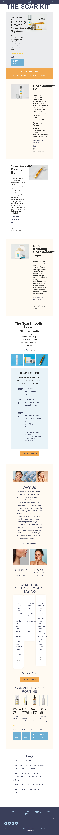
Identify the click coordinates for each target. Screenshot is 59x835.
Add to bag (17, 736)
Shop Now (15, 62)
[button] (3, 2)
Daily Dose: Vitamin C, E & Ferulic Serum (34, 712)
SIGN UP (53, 818)
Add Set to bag (29, 453)
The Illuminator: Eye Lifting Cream (17, 711)
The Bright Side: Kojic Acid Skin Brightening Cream (43, 714)
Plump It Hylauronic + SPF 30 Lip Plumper (26, 712)
